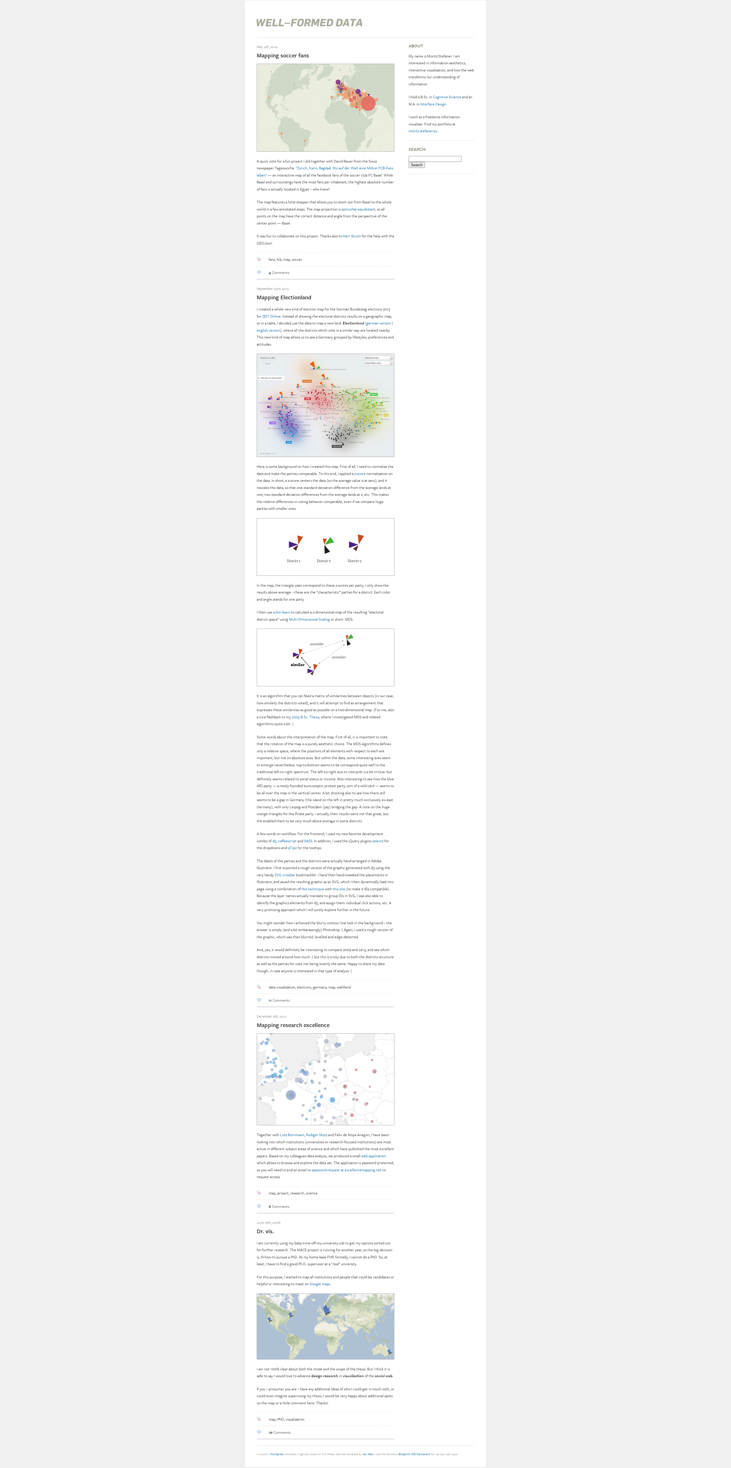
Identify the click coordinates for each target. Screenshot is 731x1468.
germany (320, 987)
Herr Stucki (352, 236)
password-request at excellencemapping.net (346, 1170)
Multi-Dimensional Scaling (309, 619)
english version (268, 330)
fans (272, 259)
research (297, 1193)
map (286, 259)
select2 (377, 841)
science (312, 1193)
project (283, 1193)
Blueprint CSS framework (414, 1454)
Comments (279, 272)
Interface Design (433, 104)
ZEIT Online (271, 316)
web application (373, 1156)
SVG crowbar (285, 875)
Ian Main (368, 1454)
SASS (308, 841)
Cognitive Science (447, 97)
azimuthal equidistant (358, 209)
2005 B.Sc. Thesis (305, 717)
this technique (313, 889)
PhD (280, 1419)
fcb (279, 259)
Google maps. (320, 1284)
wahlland (344, 987)
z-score (360, 473)
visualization (295, 1419)
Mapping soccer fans (283, 55)
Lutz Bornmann (292, 1135)
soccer (297, 259)
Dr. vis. (265, 1231)
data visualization (282, 987)
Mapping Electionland (284, 297)
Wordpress (277, 1454)
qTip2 (292, 848)
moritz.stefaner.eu (423, 131)
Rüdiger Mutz (316, 1135)
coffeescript (287, 841)
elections (304, 987)
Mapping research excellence (293, 1025)
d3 (274, 841)
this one (339, 889)
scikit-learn (281, 612)
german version (378, 323)
